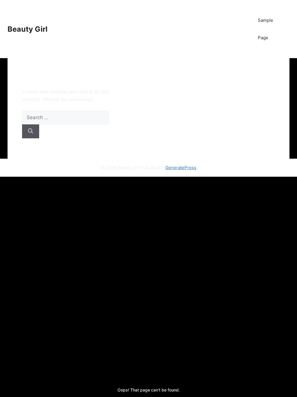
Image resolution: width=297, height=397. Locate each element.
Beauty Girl (28, 29)
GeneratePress (180, 167)
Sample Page (265, 28)
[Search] (30, 131)
